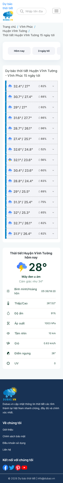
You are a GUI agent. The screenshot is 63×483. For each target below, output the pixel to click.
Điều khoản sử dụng (14, 442)
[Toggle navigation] (56, 11)
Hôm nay (19, 50)
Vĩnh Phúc (26, 26)
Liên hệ (7, 449)
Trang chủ (9, 26)
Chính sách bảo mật (14, 436)
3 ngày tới (44, 50)
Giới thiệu (8, 429)
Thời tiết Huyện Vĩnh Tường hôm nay (31, 255)
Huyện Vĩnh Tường (15, 31)
